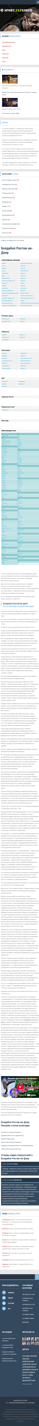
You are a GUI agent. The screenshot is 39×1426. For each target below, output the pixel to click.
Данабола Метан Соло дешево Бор (12, 1135)
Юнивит (4, 206)
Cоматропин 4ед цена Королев (11, 1149)
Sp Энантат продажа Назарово (11, 1132)
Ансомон (5, 233)
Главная (3, 240)
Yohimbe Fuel (6, 193)
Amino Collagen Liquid (9, 180)
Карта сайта (20, 1407)
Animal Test (5, 211)
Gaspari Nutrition (7, 197)
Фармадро (5, 202)
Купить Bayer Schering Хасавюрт (11, 1142)
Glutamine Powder (7, 228)
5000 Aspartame (7, 215)
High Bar (4, 219)
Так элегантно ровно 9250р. (11, 113)
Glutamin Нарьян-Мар (7, 1139)
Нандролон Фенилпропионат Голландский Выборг (17, 1145)
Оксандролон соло (8, 184)
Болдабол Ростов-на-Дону (15, 240)
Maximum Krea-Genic (8, 189)
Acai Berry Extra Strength (9, 224)
